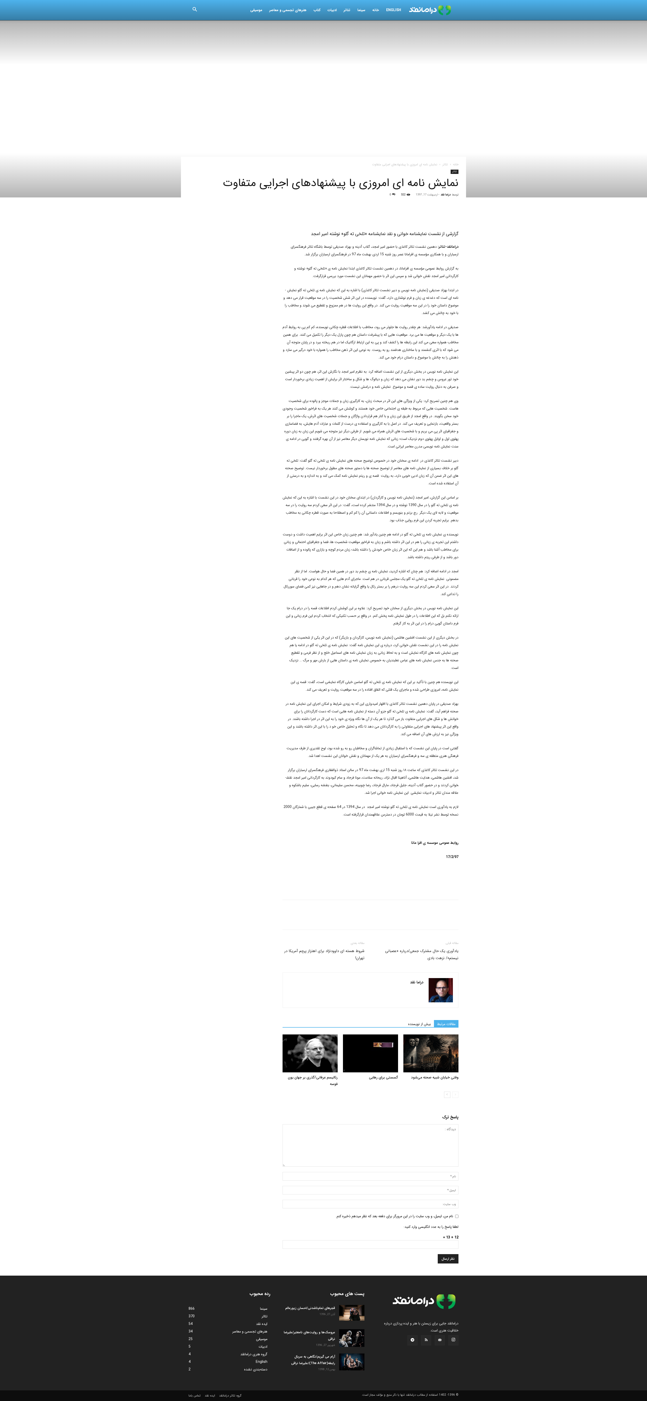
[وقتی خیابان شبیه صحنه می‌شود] (430, 1053)
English (393, 10)
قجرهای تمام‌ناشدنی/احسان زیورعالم (310, 1308)
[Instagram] (453, 1340)
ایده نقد (210, 1395)
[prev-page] (455, 1095)
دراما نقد (446, 195)
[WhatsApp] (322, 215)
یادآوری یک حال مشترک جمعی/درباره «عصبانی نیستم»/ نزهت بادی (421, 954)
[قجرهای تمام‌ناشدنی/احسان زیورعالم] (351, 1313)
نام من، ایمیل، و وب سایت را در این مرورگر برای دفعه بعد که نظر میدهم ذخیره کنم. (394, 1216)
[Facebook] (288, 215)
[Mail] (440, 1340)
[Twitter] (299, 215)
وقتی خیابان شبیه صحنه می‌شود (434, 1077)
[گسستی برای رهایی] (370, 1053)
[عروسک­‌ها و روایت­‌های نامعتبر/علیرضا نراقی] (351, 1338)
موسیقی (256, 10)
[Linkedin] (334, 215)
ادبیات (332, 10)
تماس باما (195, 1395)
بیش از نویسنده (419, 1024)
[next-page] (447, 1095)
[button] (195, 10)
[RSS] (426, 1340)
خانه (375, 10)
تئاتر (347, 10)
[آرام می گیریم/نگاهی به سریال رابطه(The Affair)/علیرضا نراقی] (351, 1361)
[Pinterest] (311, 215)
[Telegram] (346, 215)
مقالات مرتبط (446, 1024)
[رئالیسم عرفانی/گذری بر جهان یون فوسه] (310, 1053)
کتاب (317, 10)
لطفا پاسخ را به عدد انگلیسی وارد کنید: (431, 1227)
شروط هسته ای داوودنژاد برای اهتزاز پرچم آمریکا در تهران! (324, 954)
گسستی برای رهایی (383, 1077)
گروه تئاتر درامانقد (230, 1395)
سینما (361, 10)
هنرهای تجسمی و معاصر (288, 10)
